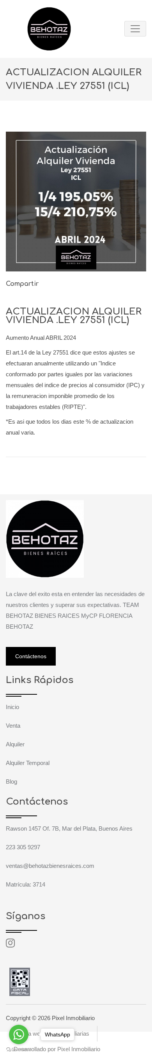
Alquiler (15, 744)
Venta (13, 725)
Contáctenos (30, 656)
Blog (11, 781)
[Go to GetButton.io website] (18, 1049)
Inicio (12, 707)
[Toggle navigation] (135, 29)
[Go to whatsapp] (18, 1034)
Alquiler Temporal (27, 763)
